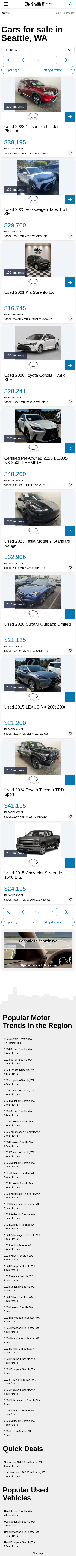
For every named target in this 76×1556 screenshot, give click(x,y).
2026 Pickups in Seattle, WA (19, 1392)
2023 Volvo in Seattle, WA (18, 1257)
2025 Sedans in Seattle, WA (19, 1164)
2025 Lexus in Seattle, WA (18, 1185)
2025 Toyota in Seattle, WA (19, 1082)
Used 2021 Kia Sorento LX (29, 292)
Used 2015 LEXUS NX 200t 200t (34, 707)
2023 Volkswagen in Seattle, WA (22, 1195)
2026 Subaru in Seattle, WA (19, 1412)
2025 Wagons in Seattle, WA (20, 1381)
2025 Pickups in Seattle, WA (19, 1371)
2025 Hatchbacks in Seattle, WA (22, 1330)
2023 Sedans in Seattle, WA (19, 1216)
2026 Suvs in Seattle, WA (18, 1113)
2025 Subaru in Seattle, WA (19, 1175)
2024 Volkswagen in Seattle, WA (22, 1237)
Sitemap (38, 1553)
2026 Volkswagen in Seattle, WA (22, 1402)
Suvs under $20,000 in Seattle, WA (23, 1464)
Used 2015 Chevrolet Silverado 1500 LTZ (33, 875)
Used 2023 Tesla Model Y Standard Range (37, 543)
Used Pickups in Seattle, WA (19, 1544)
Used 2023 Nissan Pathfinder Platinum (31, 128)
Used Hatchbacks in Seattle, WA (22, 1534)
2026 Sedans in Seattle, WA (19, 1288)
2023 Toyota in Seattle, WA (19, 1154)
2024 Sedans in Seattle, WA (19, 1103)
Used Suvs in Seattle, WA (18, 1513)
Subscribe (69, 12)
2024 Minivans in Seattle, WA (20, 1350)
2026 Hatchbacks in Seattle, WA (22, 1340)
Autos (6, 13)
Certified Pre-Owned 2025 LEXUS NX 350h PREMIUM (36, 460)
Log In (58, 12)
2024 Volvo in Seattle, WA (18, 1299)
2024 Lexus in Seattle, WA (18, 1144)
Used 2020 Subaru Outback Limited (37, 624)
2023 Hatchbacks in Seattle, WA (22, 1206)
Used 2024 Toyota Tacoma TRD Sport (34, 792)
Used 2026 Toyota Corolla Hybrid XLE (35, 377)
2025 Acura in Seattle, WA (18, 1278)
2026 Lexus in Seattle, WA (18, 1309)
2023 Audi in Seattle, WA (18, 1247)
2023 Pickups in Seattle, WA (19, 1361)
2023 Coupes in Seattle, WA (19, 1422)
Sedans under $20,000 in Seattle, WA (24, 1474)
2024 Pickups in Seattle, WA (19, 1268)
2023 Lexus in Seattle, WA (18, 1123)
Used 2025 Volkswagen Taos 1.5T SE (36, 211)
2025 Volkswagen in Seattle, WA (22, 1133)
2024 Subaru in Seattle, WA (19, 1226)
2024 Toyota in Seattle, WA (19, 1072)
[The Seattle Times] (38, 4)
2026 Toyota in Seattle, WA (19, 1092)
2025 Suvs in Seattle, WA (18, 1041)
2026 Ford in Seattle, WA (17, 1433)
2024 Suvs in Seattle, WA (18, 1051)
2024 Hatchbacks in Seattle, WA (22, 1319)
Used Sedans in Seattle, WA (19, 1523)
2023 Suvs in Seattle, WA (18, 1061)
